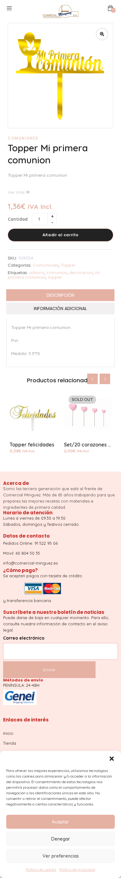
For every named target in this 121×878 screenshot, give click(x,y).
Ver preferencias (61, 856)
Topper (68, 265)
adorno (36, 272)
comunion (57, 272)
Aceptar (60, 822)
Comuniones (23, 138)
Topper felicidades (32, 444)
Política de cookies (41, 869)
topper (55, 277)
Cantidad (18, 219)
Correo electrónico (23, 638)
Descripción (60, 295)
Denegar (60, 839)
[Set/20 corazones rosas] (87, 414)
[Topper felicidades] (33, 414)
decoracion (81, 272)
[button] (112, 759)
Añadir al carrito (60, 234)
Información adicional (60, 308)
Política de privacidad (77, 869)
